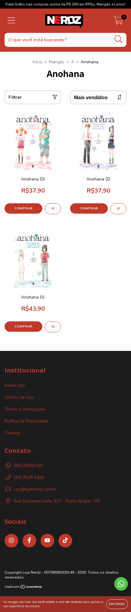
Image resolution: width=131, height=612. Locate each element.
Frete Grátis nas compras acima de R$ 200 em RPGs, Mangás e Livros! (65, 4)
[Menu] (11, 21)
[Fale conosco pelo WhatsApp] (121, 584)
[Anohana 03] (53, 208)
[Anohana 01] (53, 326)
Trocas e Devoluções (25, 409)
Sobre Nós (15, 385)
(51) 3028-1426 (29, 477)
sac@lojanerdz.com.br (35, 489)
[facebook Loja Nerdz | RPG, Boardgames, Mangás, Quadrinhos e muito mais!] (29, 540)
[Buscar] (119, 39)
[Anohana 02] (118, 208)
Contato (12, 433)
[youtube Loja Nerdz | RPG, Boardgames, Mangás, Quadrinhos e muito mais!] (47, 540)
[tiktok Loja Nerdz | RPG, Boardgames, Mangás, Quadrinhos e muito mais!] (65, 540)
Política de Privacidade (26, 421)
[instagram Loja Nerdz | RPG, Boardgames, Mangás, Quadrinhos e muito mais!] (11, 540)
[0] (118, 22)
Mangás (56, 62)
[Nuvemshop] (24, 587)
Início (37, 62)
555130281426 (28, 465)
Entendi (117, 604)
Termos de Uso (19, 397)
